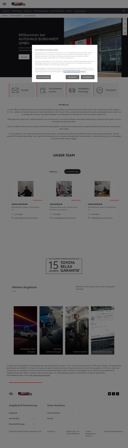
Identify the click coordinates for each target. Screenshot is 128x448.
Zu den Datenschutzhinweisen (72, 71)
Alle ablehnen (72, 77)
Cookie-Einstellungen (43, 77)
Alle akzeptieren (87, 77)
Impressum (83, 71)
